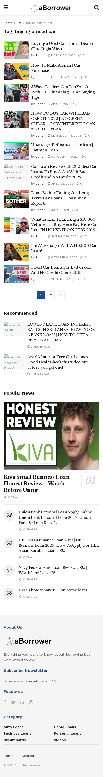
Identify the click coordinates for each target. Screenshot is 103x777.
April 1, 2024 (60, 104)
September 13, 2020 (66, 279)
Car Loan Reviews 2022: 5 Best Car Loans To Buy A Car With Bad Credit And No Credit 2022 (64, 171)
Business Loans (18, 733)
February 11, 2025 (64, 77)
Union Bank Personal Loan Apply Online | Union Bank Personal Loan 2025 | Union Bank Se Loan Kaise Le (56, 517)
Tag (19, 23)
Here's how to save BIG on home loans (53, 590)
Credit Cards (15, 740)
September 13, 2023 (65, 135)
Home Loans (65, 727)
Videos (60, 740)
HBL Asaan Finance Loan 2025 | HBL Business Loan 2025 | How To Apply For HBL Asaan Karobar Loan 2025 (59, 545)
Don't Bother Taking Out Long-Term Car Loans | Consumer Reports (60, 198)
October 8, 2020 (64, 257)
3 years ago (40, 346)
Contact (28, 756)
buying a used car (39, 23)
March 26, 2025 (63, 55)
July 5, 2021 (59, 210)
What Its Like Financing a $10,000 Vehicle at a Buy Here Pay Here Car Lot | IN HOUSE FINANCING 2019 (64, 224)
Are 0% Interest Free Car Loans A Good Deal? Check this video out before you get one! (58, 362)
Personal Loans (68, 733)
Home (8, 23)
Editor (40, 55)
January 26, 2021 (64, 236)
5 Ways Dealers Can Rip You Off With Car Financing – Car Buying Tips (63, 92)
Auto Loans (14, 727)
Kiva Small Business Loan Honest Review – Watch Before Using (37, 483)
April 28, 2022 (61, 183)
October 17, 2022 (64, 156)
